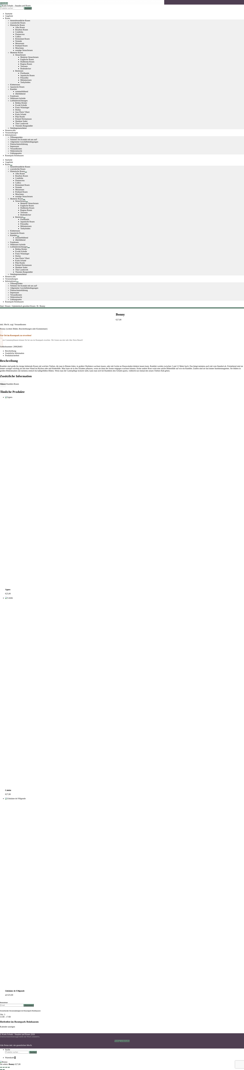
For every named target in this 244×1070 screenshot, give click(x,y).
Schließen (4, 3)
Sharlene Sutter (21, 121)
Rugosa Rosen (26, 64)
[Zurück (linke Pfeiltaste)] (1, 1069)
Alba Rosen (20, 27)
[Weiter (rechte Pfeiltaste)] (4, 1069)
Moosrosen (19, 43)
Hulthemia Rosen (27, 62)
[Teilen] (6, 1067)
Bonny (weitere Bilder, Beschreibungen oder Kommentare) (23, 329)
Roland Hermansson (23, 119)
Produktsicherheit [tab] (12, 355)
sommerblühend (21, 91)
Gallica (18, 36)
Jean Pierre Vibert (22, 112)
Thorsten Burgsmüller (24, 126)
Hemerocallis (10, 130)
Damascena (20, 34)
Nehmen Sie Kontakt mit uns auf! (23, 139)
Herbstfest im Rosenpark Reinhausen (19, 1021)
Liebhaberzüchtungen (19, 101)
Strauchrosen (20, 55)
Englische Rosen (27, 59)
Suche (7, 1050)
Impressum (14, 146)
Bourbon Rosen (21, 30)
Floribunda (24, 73)
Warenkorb (10, 1058)
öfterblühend (20, 94)
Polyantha (24, 78)
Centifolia (19, 32)
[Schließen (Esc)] (9, 1067)
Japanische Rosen (27, 75)
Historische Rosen (17, 25)
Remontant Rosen (22, 39)
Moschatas (19, 48)
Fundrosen (14, 96)
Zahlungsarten (16, 153)
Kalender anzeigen (7, 1027)
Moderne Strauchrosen (29, 57)
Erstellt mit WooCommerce (28, 1037)
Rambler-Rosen (12, 384)
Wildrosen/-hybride (18, 98)
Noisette (18, 41)
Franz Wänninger (22, 107)
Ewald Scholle (21, 105)
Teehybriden (25, 82)
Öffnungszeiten (16, 137)
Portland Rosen (21, 46)
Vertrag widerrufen (122, 1041)
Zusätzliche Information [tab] (14, 353)
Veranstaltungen (11, 133)
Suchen (28, 8)
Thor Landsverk (21, 123)
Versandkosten (16, 149)
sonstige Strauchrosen (24, 50)
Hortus (18, 110)
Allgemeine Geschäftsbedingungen (24, 142)
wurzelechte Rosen (17, 23)
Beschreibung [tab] (10, 351)
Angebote (9, 16)
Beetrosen (19, 71)
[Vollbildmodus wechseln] (4, 1067)
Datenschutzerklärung (19, 144)
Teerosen (24, 66)
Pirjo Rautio (20, 117)
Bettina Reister (21, 103)
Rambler (13, 89)
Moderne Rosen (16, 52)
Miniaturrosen (26, 80)
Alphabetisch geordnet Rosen (23, 306)
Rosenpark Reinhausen (14, 155)
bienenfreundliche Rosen (20, 20)
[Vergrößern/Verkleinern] (1, 1067)
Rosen (7, 18)
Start (2, 306)
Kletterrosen (15, 85)
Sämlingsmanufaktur (18, 128)
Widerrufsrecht (16, 151)
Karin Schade (20, 114)
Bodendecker (25, 69)
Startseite (8, 14)
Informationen (10, 135)
